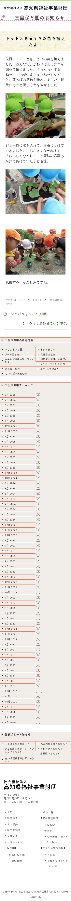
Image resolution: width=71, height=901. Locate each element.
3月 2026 (10, 410)
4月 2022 (10, 613)
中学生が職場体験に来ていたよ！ (19, 360)
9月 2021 (10, 644)
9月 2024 (10, 483)
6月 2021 (10, 660)
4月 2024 (10, 504)
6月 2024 (10, 493)
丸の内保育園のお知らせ (54, 744)
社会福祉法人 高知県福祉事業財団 (37, 891)
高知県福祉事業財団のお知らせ (20, 759)
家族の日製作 (12, 369)
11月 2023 (11, 530)
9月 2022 (10, 597)
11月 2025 (11, 431)
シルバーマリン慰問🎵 (52, 364)
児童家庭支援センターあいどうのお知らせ (19, 750)
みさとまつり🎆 (14, 349)
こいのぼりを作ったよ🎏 (26, 314)
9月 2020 (10, 707)
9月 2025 (10, 436)
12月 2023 (11, 525)
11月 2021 (11, 634)
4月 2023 (10, 561)
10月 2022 (11, 592)
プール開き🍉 (12, 354)
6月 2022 (10, 603)
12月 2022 (11, 582)
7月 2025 (10, 441)
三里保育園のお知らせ (17, 744)
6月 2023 (10, 551)
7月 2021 (10, 655)
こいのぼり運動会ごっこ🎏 (43, 323)
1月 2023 (10, 577)
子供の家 (49, 825)
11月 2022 (11, 587)
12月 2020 (11, 691)
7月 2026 (10, 400)
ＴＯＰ (11, 812)
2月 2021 (10, 681)
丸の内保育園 (17, 855)
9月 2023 (10, 540)
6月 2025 (10, 447)
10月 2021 (11, 639)
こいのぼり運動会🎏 (16, 373)
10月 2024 (11, 478)
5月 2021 (10, 665)
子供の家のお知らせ (51, 749)
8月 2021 (10, 649)
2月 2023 (10, 571)
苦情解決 (12, 836)
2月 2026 (10, 415)
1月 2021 (10, 686)
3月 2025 (10, 457)
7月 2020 (10, 717)
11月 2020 (11, 696)
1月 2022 (10, 623)
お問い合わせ (15, 842)
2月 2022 (10, 618)
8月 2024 (10, 488)
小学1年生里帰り (49, 369)
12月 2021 (11, 629)
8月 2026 (10, 394)
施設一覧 (48, 812)
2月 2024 (10, 514)
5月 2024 (10, 499)
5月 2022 (10, 608)
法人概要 (12, 824)
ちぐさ (48, 855)
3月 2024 (10, 509)
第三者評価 (14, 830)
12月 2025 (11, 426)
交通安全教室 (47, 354)
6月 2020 (10, 722)
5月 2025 (10, 452)
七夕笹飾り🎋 (48, 349)
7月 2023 (10, 545)
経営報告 (12, 818)
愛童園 (48, 831)
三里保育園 (36, 300)
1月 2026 (10, 420)
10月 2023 (11, 535)
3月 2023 (10, 566)
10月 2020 (11, 701)
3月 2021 (10, 675)
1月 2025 (10, 467)
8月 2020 (10, 712)
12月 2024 (11, 473)
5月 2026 (10, 405)
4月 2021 (10, 670)
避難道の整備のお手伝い (54, 359)
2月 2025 (10, 462)
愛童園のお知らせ (50, 753)
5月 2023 (10, 556)
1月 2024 (10, 519)
